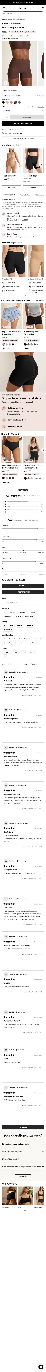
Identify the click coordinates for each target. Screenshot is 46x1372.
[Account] (38, 8)
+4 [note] (37, 344)
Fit (4, 612)
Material (18, 616)
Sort (26, 664)
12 (35, 639)
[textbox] (23, 602)
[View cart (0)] (43, 8)
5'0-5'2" (6, 652)
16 (4, 643)
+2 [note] (15, 344)
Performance (29, 616)
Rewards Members (18, 138)
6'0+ (5, 656)
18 (9, 643)
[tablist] (23, 195)
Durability (22, 612)
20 (15, 643)
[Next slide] (41, 164)
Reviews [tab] (7, 580)
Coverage (32, 612)
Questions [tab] (21, 580)
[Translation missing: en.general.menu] (4, 8)
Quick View (12, 187)
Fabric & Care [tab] (25, 195)
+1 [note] (15, 478)
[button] (11, 23)
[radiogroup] (23, 102)
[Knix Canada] (23, 8)
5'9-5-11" (32, 652)
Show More (23, 1177)
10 (29, 639)
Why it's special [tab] (9, 195)
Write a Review (27, 592)
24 (27, 643)
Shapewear (9, 19)
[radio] (3, 102)
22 (21, 643)
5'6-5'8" (23, 652)
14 (40, 639)
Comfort (12, 612)
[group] (19, 63)
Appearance (7, 616)
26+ (33, 643)
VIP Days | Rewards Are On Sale (23, 2)
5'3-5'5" (15, 652)
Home (3, 19)
